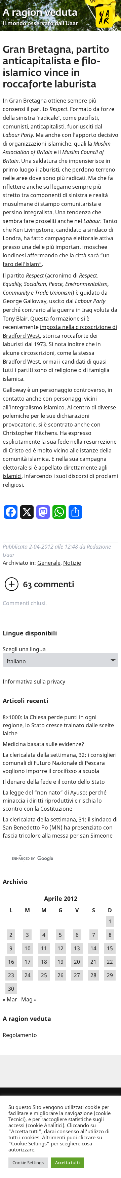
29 (110, 975)
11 (44, 948)
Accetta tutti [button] (67, 1162)
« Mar (10, 999)
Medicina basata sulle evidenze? (43, 744)
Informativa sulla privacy (34, 681)
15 (110, 948)
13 (77, 948)
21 (93, 961)
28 (93, 975)
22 (110, 961)
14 (93, 948)
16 (11, 961)
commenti (48, 585)
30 (11, 988)
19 (60, 961)
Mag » (29, 999)
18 (44, 961)
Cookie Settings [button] (28, 1162)
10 (28, 948)
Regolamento (20, 1035)
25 (44, 975)
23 (11, 975)
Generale (49, 562)
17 (28, 961)
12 (60, 948)
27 (77, 975)
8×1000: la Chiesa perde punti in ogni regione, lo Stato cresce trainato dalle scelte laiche (58, 725)
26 (60, 975)
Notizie (72, 562)
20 (77, 961)
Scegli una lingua (24, 649)
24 (28, 975)
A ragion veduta (40, 13)
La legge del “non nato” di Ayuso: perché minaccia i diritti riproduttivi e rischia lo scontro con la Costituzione (55, 800)
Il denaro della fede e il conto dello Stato (54, 781)
